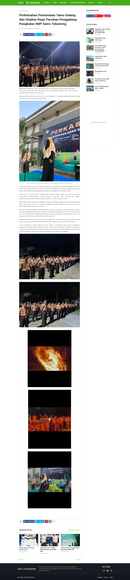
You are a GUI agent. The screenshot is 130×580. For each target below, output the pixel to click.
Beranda (21, 10)
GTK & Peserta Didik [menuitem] (77, 2)
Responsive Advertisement (98, 122)
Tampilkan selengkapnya (74, 530)
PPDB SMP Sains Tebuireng (100, 39)
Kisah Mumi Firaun (100, 71)
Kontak (106, 577)
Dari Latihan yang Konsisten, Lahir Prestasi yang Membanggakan (100, 48)
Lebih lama (78, 559)
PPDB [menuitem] (55, 2)
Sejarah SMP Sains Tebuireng (101, 57)
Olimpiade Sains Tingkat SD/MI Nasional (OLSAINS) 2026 (48, 549)
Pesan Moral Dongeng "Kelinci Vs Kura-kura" (102, 64)
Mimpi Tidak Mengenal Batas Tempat (102, 87)
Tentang (99, 577)
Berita (26, 10)
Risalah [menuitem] (91, 2)
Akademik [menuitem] (63, 2)
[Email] (50, 34)
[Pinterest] (46, 34)
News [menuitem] (100, 2)
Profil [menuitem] (47, 2)
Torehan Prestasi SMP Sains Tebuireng (102, 79)
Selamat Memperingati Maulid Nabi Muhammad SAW (70, 548)
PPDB (111, 577)
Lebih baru (21, 559)
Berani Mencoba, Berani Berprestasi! (26, 548)
